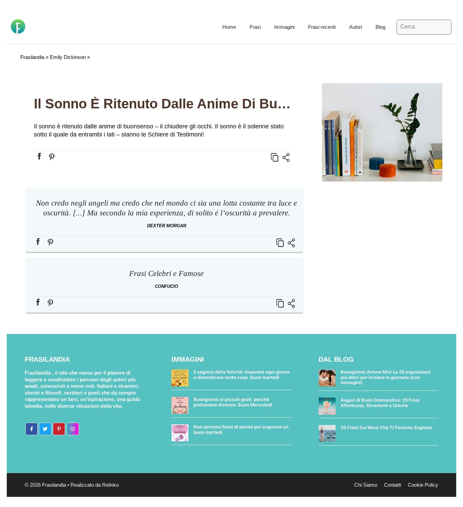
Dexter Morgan (166, 225)
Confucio (166, 286)
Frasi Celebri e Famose (166, 273)
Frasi (255, 27)
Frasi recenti (322, 27)
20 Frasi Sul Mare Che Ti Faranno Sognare (386, 427)
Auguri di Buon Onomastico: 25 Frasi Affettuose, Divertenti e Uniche (380, 402)
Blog (380, 27)
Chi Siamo (365, 485)
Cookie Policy (423, 485)
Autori (355, 27)
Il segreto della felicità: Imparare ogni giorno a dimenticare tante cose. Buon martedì (242, 374)
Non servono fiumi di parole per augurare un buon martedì (241, 429)
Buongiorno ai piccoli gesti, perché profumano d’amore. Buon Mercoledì (233, 402)
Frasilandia (32, 57)
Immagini (284, 27)
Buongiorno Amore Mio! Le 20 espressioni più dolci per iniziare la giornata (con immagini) (386, 377)
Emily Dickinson (68, 57)
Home (229, 27)
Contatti (392, 485)
